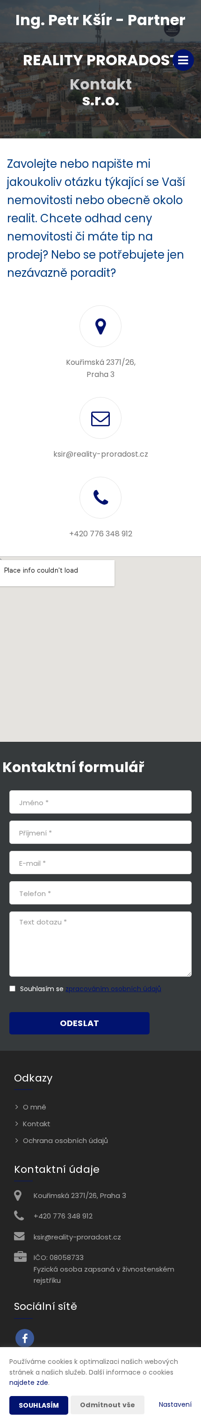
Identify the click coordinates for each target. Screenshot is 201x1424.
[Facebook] (24, 1338)
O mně (34, 1107)
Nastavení (175, 1404)
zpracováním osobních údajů (113, 988)
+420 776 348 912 (100, 533)
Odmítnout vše (107, 1405)
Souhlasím (39, 1405)
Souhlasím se (42, 988)
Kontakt (36, 1124)
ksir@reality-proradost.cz (100, 454)
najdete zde (28, 1382)
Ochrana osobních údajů (65, 1140)
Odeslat (79, 1023)
